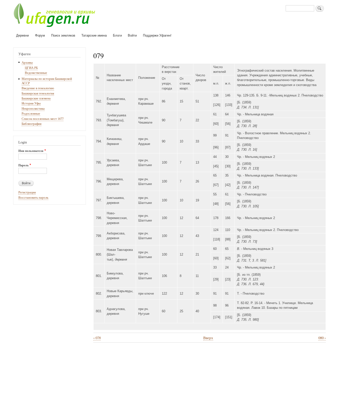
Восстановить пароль (33, 197)
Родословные (31, 113)
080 (322, 337)
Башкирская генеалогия (38, 93)
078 (97, 337)
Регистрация (27, 192)
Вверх (208, 337)
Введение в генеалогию (38, 88)
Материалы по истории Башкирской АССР (47, 81)
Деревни (22, 35)
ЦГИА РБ (31, 68)
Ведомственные (36, 73)
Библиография (31, 124)
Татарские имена (94, 35)
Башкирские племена (36, 98)
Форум (40, 35)
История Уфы (31, 103)
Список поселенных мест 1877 (43, 119)
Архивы (27, 62)
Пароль (23, 165)
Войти (132, 35)
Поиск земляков (63, 35)
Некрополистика (33, 108)
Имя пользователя (30, 151)
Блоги (117, 35)
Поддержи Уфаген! (157, 35)
